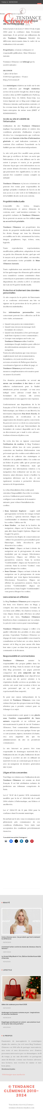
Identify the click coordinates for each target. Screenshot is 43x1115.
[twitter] (18, 1101)
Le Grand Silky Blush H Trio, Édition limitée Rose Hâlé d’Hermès (21, 957)
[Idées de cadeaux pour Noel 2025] (21, 988)
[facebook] (14, 1101)
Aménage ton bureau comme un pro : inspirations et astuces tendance (21, 1013)
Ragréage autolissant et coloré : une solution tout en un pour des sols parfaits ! (21, 1023)
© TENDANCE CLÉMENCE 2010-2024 (21, 1091)
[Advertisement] (21, 867)
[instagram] (21, 1101)
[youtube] (25, 1101)
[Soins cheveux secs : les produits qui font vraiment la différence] (21, 921)
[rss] (29, 1101)
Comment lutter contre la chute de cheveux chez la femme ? (21, 948)
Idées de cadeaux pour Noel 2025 (14, 1004)
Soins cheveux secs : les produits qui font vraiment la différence (21, 938)
